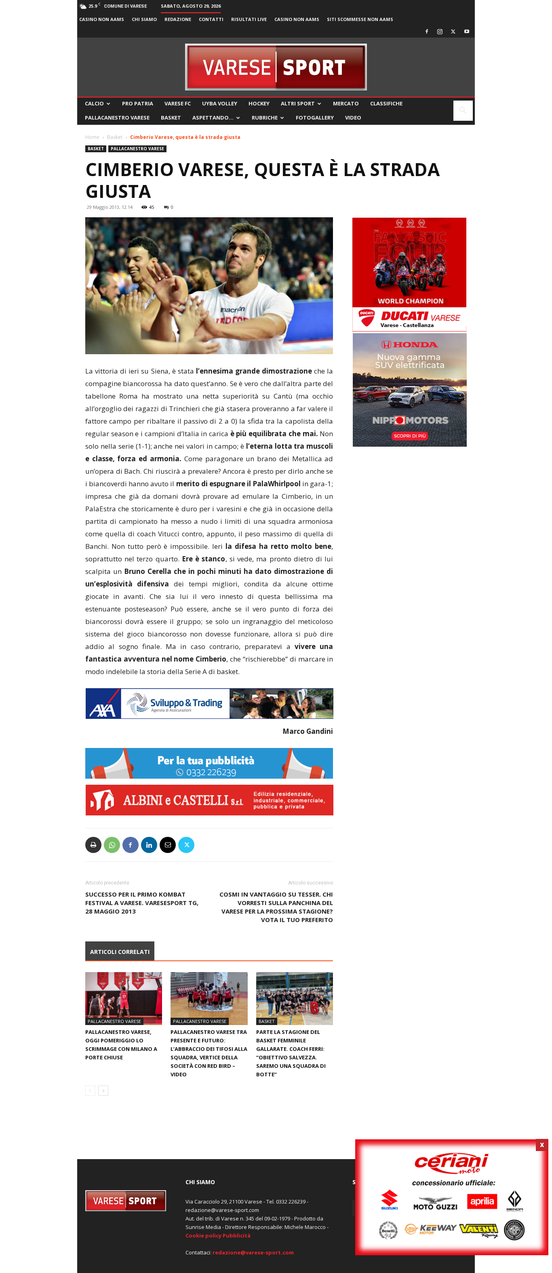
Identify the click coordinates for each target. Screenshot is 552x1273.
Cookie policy (203, 1235)
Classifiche (386, 103)
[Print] (93, 845)
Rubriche (265, 117)
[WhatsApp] (112, 845)
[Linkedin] (149, 845)
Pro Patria (137, 103)
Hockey (259, 103)
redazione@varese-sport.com (253, 1252)
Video (353, 117)
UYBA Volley (219, 103)
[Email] (168, 845)
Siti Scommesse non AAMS (360, 19)
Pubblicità (237, 1235)
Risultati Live (249, 19)
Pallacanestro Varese (117, 117)
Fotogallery (315, 117)
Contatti (211, 19)
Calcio (94, 103)
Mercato (346, 103)
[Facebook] (427, 31)
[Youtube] (467, 31)
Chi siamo (144, 19)
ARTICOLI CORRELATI (120, 952)
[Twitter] (453, 31)
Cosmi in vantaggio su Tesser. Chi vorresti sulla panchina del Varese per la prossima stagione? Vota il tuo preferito (276, 907)
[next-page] (103, 1091)
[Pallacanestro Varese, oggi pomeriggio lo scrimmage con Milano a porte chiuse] (123, 998)
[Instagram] (440, 31)
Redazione (177, 19)
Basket (171, 117)
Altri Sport (298, 103)
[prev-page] (90, 1091)
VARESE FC (177, 103)
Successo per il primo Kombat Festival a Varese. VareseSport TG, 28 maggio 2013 (141, 902)
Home (92, 137)
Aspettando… (213, 117)
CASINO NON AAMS (101, 19)
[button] (463, 111)
